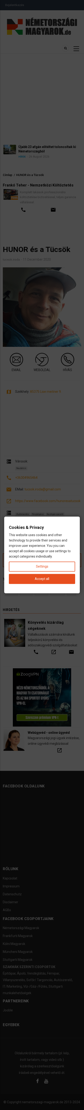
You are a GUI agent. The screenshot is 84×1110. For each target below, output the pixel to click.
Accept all (42, 579)
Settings (42, 567)
